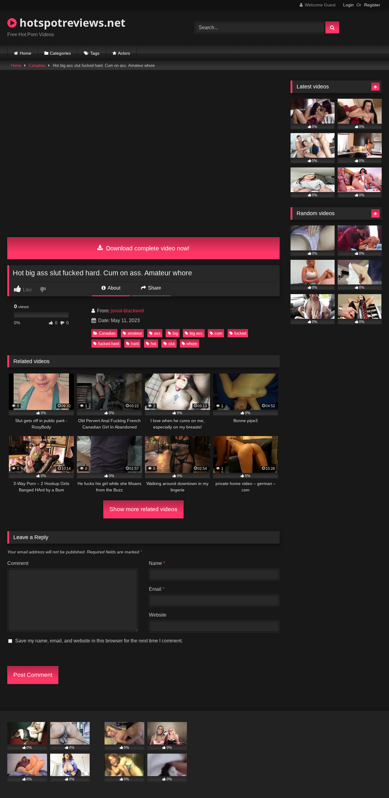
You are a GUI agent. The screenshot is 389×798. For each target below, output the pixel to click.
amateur (135, 333)
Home (25, 53)
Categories (60, 53)
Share (154, 288)
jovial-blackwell (127, 310)
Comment (17, 563)
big (175, 333)
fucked (240, 333)
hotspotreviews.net (71, 22)
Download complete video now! (147, 248)
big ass (196, 333)
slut (171, 343)
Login (348, 4)
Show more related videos (143, 509)
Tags (94, 53)
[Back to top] (370, 780)
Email (156, 589)
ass (157, 333)
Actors (124, 53)
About (113, 288)
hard (135, 343)
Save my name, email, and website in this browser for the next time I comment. (99, 640)
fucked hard (108, 343)
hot (153, 343)
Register (372, 4)
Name (157, 563)
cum (218, 333)
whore (192, 343)
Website (158, 614)
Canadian (37, 65)
